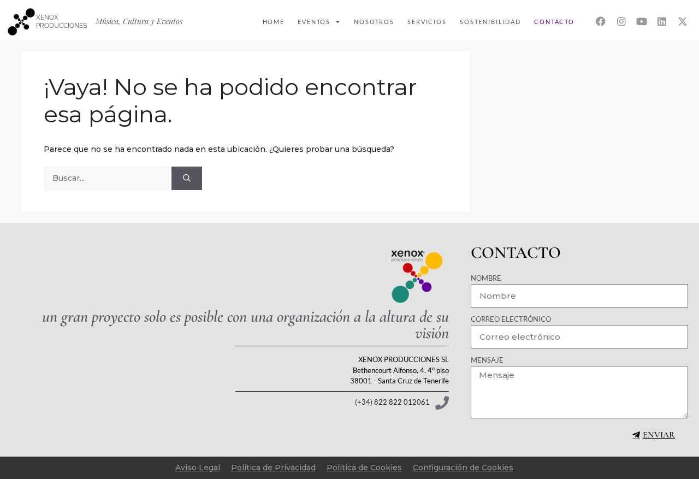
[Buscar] (186, 178)
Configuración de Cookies (463, 467)
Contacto (554, 21)
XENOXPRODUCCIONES (61, 21)
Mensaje (487, 360)
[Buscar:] (107, 178)
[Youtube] (641, 21)
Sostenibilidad (490, 21)
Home (274, 21)
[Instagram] (621, 21)
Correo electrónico (511, 319)
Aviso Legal (197, 467)
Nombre (486, 278)
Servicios (427, 21)
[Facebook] (600, 21)
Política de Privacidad (273, 467)
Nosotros (374, 21)
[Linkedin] (662, 21)
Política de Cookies (364, 467)
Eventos (314, 21)
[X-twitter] (682, 21)
